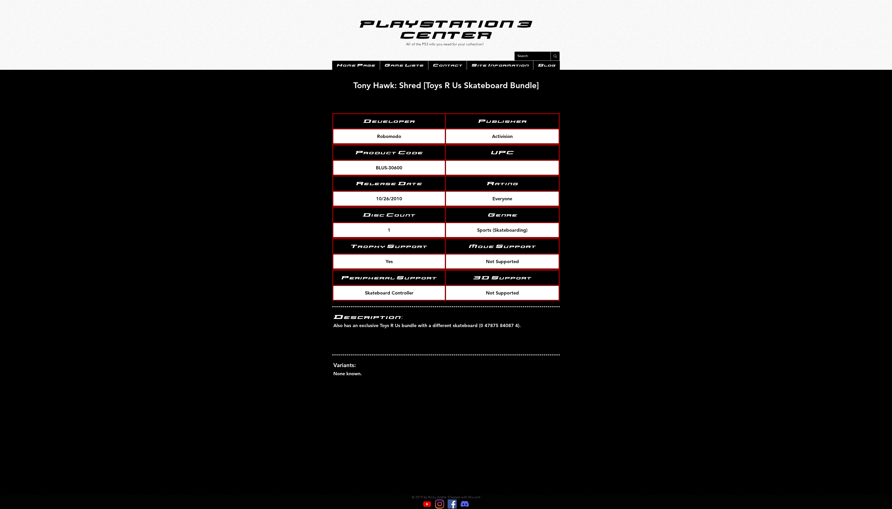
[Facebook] (452, 504)
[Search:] (555, 56)
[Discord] (464, 504)
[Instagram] (439, 504)
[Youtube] (427, 504)
